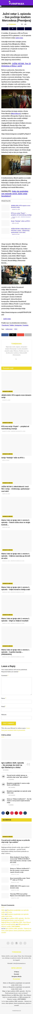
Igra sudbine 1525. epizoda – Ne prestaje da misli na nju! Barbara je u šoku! (12, 765)
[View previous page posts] (14, 238)
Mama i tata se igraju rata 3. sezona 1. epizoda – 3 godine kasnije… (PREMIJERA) (15, 652)
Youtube (25, 325)
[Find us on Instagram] (12, 813)
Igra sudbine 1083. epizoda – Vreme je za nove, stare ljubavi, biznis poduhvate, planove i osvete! (16, 930)
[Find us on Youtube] (16, 813)
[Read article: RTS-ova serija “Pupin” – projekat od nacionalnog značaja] (5, 215)
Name (3, 698)
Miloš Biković (16, 113)
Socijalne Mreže (16, 976)
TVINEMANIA (12, 24)
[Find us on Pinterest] (20, 813)
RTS (16, 329)
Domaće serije (7, 391)
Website (3, 714)
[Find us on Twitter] (7, 813)
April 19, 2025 (15, 223)
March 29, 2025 (15, 234)
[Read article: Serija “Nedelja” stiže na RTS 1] (5, 223)
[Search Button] (31, 2)
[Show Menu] (2, 2)
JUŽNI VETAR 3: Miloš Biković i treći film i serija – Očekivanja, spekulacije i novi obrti (20, 230)
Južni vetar (19, 38)
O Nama (16, 971)
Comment (5, 675)
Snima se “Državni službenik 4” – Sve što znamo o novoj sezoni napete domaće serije (19, 800)
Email (3, 706)
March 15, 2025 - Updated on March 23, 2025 (13, 656)
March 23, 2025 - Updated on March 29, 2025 (13, 560)
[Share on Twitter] (12, 28)
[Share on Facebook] (5, 28)
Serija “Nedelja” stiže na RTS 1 (20, 221)
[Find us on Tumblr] (25, 813)
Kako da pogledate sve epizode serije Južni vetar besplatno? (14, 193)
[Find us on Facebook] (3, 813)
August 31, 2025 (16, 209)
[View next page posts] (18, 238)
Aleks (3, 910)
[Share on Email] (20, 28)
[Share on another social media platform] (28, 28)
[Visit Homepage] (16, 3)
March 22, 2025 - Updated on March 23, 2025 (13, 592)
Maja (2, 918)
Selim (3, 914)
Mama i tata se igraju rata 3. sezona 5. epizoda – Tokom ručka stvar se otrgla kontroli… (15, 522)
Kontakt (16, 974)
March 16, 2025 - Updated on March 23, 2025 (13, 623)
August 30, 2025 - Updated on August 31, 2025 (21, 217)
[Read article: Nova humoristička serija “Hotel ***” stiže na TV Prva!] (5, 880)
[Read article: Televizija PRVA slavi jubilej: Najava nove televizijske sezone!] (5, 895)
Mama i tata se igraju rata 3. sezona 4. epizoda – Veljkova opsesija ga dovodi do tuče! (15, 556)
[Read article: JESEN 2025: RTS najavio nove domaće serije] (5, 208)
